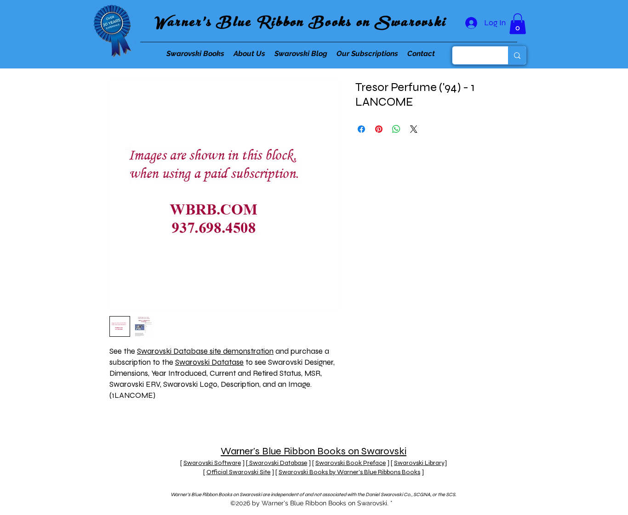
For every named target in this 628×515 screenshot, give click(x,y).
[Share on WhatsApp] (396, 129)
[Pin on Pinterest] (378, 129)
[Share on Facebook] (361, 129)
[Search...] (517, 55)
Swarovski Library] (420, 463)
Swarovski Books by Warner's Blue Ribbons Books (349, 472)
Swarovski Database (277, 463)
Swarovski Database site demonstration (205, 351)
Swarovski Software (212, 463)
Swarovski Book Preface (350, 463)
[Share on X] (413, 129)
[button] (517, 23)
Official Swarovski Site (238, 472)
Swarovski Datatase (209, 362)
